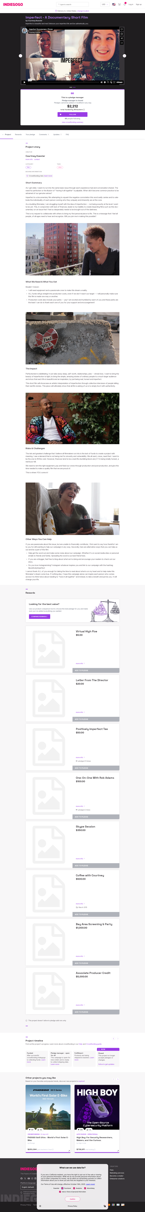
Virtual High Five (86, 631)
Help (80, 1044)
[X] (25, 1178)
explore (81, 1081)
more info (29, 159)
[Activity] (124, 4)
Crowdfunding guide (94, 1044)
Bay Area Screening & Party (94, 924)
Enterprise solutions (117, 1179)
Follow (72, 114)
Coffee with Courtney (90, 875)
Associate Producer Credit (93, 973)
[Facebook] (22, 1178)
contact (37, 159)
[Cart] (119, 4)
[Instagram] (32, 1178)
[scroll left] (20, 55)
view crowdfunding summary (72, 122)
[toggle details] (70, 1152)
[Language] (114, 4)
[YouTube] (29, 1178)
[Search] (59, 4)
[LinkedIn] (35, 1178)
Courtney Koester (35, 21)
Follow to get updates (106, 1064)
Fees (112, 1170)
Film (28, 167)
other (60, 167)
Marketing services (117, 1173)
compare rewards (39, 616)
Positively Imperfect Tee (92, 729)
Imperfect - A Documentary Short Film (57, 17)
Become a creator (116, 1176)
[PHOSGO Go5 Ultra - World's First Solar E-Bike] (48, 1107)
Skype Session (85, 826)
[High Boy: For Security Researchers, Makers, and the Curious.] (97, 1107)
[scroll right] (124, 55)
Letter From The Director (92, 680)
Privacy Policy (26, 1205)
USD (103, 4)
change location (83, 11)
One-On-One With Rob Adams (95, 777)
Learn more (55, 1064)
